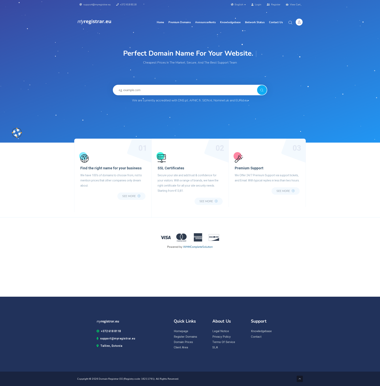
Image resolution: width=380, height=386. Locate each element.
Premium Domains (179, 22)
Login (257, 4)
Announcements (205, 22)
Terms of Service (223, 342)
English (239, 4)
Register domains (185, 337)
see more (129, 196)
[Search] (262, 90)
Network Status (255, 22)
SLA (215, 347)
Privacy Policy (221, 337)
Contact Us (276, 22)
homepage (181, 331)
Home (160, 22)
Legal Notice (220, 331)
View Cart (294, 4)
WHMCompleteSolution (198, 247)
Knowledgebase (230, 22)
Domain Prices (183, 342)
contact (256, 337)
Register (275, 4)
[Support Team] (17, 133)
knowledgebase (261, 331)
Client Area (181, 347)
